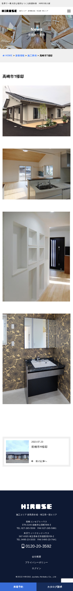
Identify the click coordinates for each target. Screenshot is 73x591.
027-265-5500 (28, 528)
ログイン (36, 568)
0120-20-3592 (38, 546)
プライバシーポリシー (36, 562)
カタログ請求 (54, 586)
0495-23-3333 (28, 539)
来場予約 (18, 586)
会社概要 (36, 556)
